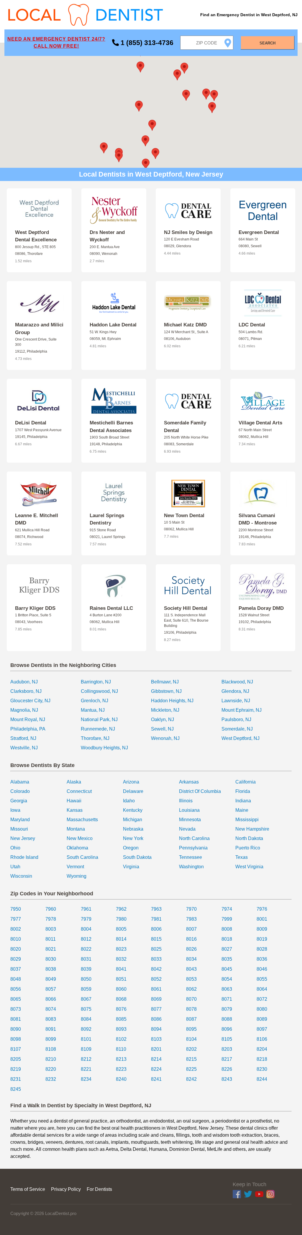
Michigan (132, 819)
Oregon (131, 847)
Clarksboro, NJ (26, 691)
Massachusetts (82, 819)
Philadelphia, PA (27, 728)
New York (133, 838)
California (245, 781)
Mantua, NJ (93, 710)
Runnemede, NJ (98, 728)
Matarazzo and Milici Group (39, 328)
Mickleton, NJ (165, 710)
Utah (15, 866)
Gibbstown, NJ (166, 691)
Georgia (18, 800)
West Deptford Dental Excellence (36, 236)
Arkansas (189, 781)
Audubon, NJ (24, 681)
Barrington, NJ (96, 681)
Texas (241, 857)
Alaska (74, 781)
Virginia (131, 866)
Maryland (20, 819)
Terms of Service (27, 1189)
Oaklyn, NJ (162, 719)
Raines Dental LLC (111, 608)
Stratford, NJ (23, 738)
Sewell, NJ (162, 728)
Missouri (19, 828)
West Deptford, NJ (240, 738)
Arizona (131, 781)
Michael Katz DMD (185, 325)
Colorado (20, 791)
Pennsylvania (193, 847)
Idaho (129, 800)
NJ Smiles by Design (188, 232)
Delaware (133, 791)
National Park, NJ (99, 719)
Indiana (243, 800)
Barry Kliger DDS (35, 608)
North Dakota (249, 838)
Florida (242, 791)
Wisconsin (21, 876)
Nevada (187, 828)
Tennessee (190, 857)
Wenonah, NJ (165, 738)
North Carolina (194, 838)
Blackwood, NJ (237, 681)
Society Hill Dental (185, 608)
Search (267, 43)
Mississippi (247, 819)
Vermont (75, 866)
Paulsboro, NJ (236, 719)
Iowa (15, 810)
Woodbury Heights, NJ (104, 747)
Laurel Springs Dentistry (107, 519)
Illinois (186, 800)
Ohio (15, 847)
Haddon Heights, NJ (172, 700)
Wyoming (76, 876)
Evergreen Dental (259, 232)
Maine (241, 810)
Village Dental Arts (260, 423)
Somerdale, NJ (237, 728)
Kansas (75, 810)
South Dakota (137, 857)
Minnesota (190, 819)
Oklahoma (77, 847)
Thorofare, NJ (95, 738)
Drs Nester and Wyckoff (107, 236)
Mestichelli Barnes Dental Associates (111, 426)
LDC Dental (252, 325)
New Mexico (80, 838)
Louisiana (189, 810)
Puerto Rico (247, 847)
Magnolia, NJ (24, 710)
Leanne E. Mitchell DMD (36, 519)
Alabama (19, 781)
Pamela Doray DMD (261, 608)
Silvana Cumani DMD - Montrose (258, 519)
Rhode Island (24, 857)
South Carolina (82, 857)
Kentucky (132, 810)
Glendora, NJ (235, 691)
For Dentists (99, 1189)
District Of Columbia (200, 791)
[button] (139, 106)
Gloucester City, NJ (30, 700)
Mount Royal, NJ (27, 719)
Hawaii (74, 800)
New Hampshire (252, 828)
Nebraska (133, 828)
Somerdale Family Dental (185, 426)
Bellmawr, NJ (165, 681)
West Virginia (249, 866)
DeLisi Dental (30, 423)
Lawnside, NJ (235, 700)
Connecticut (79, 791)
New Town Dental (184, 515)
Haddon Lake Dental (113, 325)
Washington (191, 866)
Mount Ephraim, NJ (241, 710)
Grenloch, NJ (94, 700)
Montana (76, 828)
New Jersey (22, 838)
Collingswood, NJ (99, 691)
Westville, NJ (24, 747)
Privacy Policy (66, 1189)
